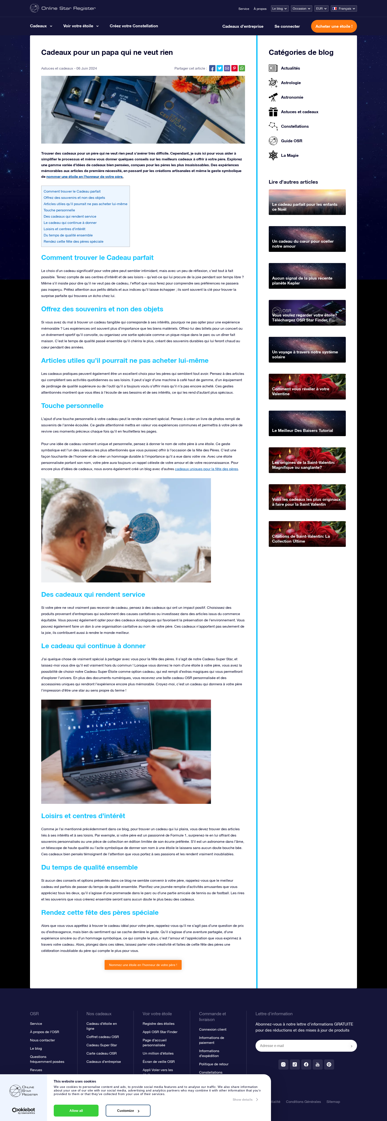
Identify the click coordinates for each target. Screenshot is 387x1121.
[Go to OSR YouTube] (318, 1064)
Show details (243, 1099)
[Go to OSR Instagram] (283, 1064)
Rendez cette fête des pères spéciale (73, 241)
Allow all (76, 1111)
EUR (319, 8)
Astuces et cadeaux (57, 68)
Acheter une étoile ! (334, 26)
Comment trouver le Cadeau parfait (72, 191)
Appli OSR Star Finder (160, 1032)
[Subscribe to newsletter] (351, 1046)
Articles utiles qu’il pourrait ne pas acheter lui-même (85, 204)
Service (244, 9)
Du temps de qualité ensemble (68, 235)
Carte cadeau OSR (101, 1053)
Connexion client (212, 1029)
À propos (260, 9)
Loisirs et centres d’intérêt (64, 229)
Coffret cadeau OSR (102, 1037)
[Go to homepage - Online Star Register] (63, 8)
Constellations (210, 1072)
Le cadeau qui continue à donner (70, 223)
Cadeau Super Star (101, 1045)
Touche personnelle (59, 210)
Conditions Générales (303, 1102)
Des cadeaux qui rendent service (70, 216)
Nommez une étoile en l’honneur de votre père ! (143, 965)
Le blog (277, 8)
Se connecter (287, 26)
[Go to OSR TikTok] (295, 1064)
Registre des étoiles (158, 1023)
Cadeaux (38, 25)
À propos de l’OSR (44, 1032)
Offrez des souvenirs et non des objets (74, 197)
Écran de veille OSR (159, 1061)
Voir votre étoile (78, 25)
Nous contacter (42, 1040)
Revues (36, 1070)
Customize (125, 1111)
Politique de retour (213, 1064)
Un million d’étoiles (158, 1053)
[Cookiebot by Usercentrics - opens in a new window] (23, 1111)
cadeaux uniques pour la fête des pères (206, 469)
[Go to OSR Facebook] (306, 1064)
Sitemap (333, 1102)
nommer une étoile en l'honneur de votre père (84, 176)
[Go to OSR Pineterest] (329, 1064)
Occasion (299, 8)
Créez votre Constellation (134, 25)
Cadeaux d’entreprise (242, 26)
